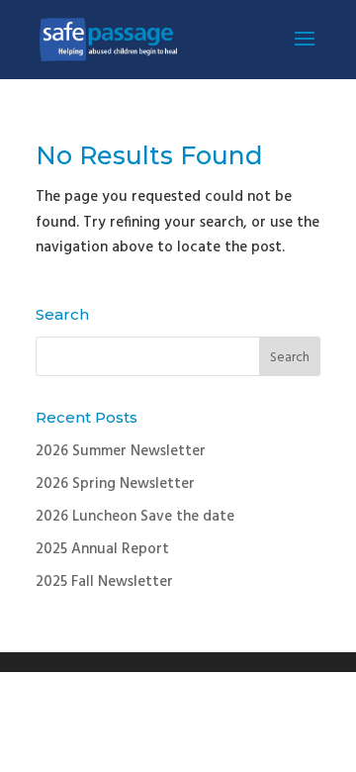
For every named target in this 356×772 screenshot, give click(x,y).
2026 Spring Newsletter (115, 484)
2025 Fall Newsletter (104, 582)
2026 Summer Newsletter (121, 451)
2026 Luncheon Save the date (135, 517)
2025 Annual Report (102, 549)
